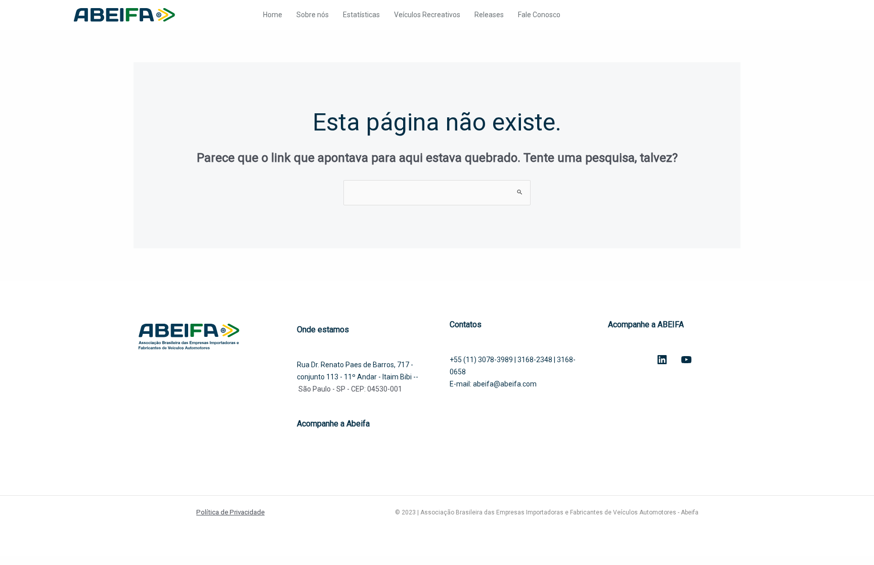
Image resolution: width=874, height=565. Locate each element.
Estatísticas (361, 15)
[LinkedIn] (662, 360)
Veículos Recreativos (427, 15)
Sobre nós (312, 15)
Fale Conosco (539, 15)
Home (272, 15)
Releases (489, 15)
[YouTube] (686, 360)
